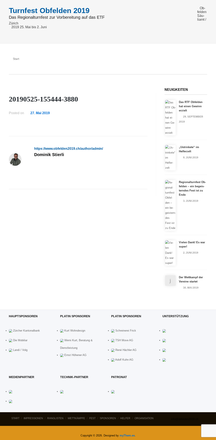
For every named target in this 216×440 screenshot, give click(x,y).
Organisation (144, 418)
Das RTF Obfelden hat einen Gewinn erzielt (190, 106)
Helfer (125, 418)
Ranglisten (55, 418)
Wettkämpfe (76, 418)
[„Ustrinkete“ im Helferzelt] (170, 157)
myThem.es (127, 435)
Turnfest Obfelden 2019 (49, 10)
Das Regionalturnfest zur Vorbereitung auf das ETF (57, 17)
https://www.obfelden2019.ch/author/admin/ (68, 148)
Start (15, 418)
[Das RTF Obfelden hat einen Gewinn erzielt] (170, 117)
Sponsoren (108, 418)
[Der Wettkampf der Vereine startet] (170, 280)
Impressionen (33, 418)
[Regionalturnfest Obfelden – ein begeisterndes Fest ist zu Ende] (170, 205)
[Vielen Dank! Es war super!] (170, 253)
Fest (92, 418)
